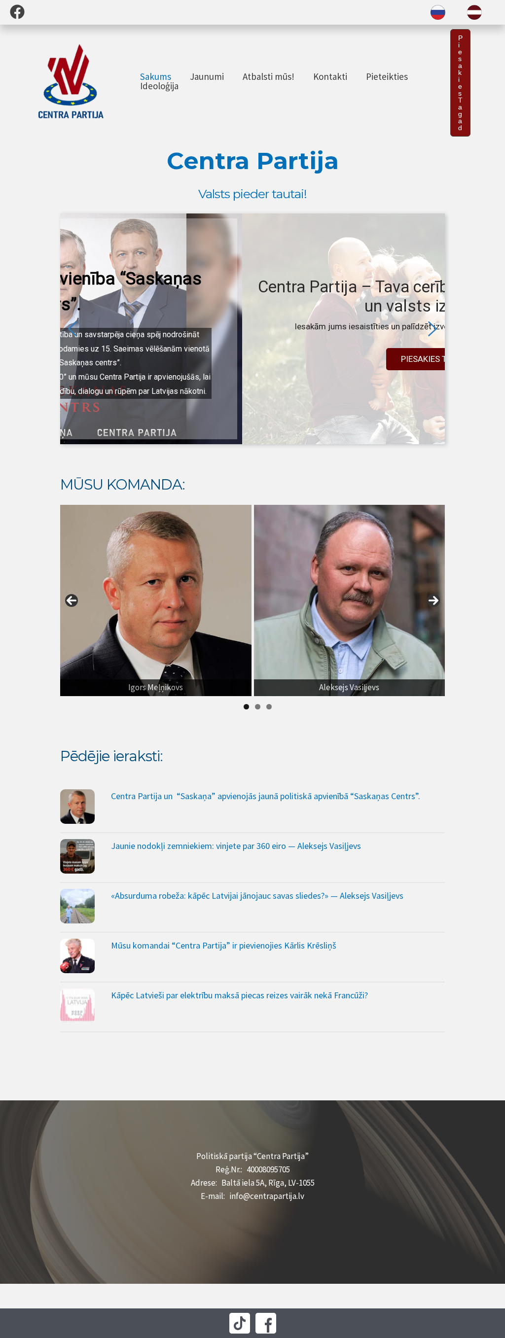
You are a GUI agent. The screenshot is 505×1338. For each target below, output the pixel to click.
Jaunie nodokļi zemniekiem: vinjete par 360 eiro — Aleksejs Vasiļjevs (236, 845)
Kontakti (330, 76)
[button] (460, 83)
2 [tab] (257, 706)
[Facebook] (17, 11)
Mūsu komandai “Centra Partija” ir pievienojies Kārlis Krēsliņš (223, 945)
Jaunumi (207, 76)
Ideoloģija (159, 86)
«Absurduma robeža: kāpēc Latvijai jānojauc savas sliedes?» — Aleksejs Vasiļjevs (257, 895)
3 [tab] (269, 706)
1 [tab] (246, 706)
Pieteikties (387, 76)
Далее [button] (433, 600)
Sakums (155, 76)
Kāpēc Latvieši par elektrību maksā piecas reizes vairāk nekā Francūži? (239, 995)
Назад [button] (71, 600)
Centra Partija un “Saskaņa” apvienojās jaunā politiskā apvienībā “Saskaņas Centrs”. (265, 796)
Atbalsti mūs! (268, 76)
